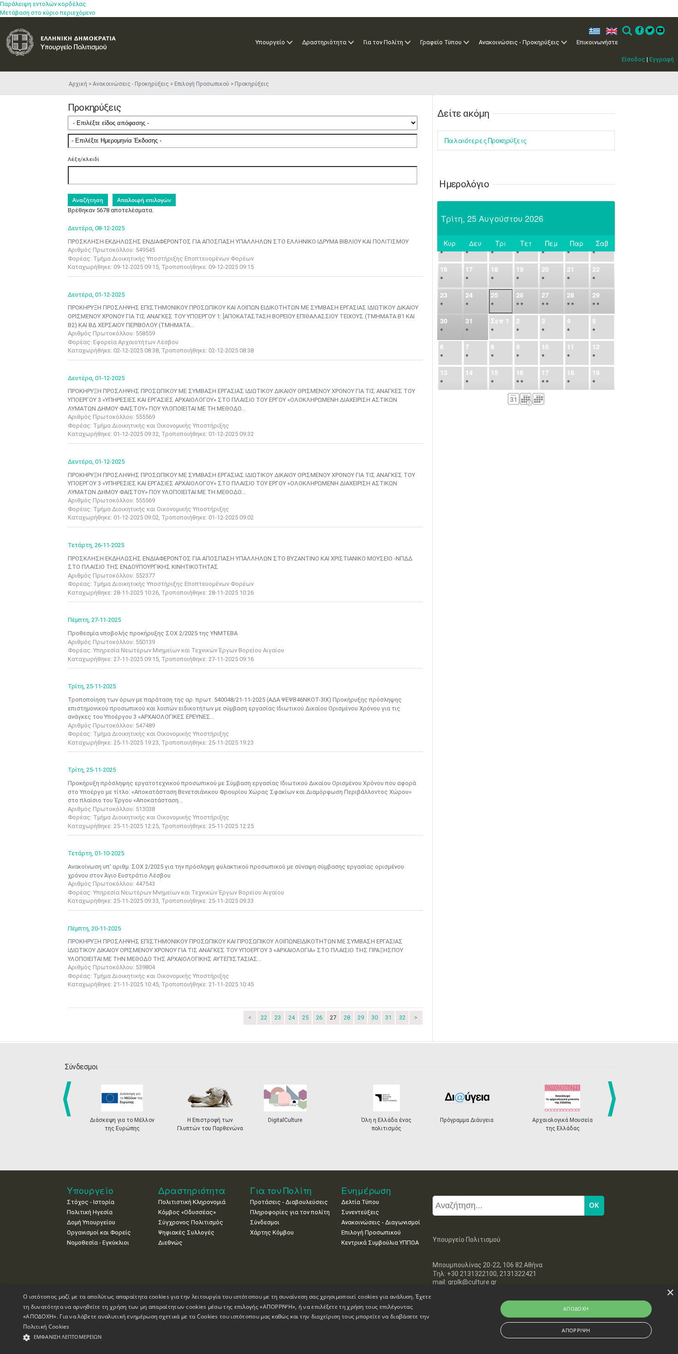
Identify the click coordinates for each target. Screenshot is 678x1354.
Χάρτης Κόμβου (272, 1232)
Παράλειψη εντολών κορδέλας (43, 3)
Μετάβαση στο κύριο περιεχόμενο (47, 12)
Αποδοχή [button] (576, 1308)
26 (319, 1017)
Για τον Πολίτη (383, 42)
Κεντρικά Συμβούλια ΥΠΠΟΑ (380, 1242)
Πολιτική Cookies (46, 1326)
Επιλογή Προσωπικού (201, 84)
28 (347, 1017)
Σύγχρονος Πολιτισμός (190, 1222)
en (609, 31)
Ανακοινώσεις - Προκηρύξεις (519, 42)
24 (291, 1017)
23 (277, 1017)
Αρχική (78, 84)
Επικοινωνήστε (597, 42)
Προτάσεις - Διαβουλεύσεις (289, 1202)
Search (626, 31)
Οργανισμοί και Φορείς (99, 1232)
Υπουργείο (270, 42)
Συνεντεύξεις (360, 1212)
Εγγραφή (661, 59)
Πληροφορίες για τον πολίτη (290, 1212)
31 (388, 1017)
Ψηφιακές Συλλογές (186, 1232)
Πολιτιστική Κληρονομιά (192, 1202)
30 (374, 1017)
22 (264, 1017)
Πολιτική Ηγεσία (90, 1212)
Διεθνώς (170, 1242)
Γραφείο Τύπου (441, 42)
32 (402, 1017)
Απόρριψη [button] (576, 1330)
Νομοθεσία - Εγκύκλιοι (98, 1242)
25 (305, 1017)
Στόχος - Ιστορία (90, 1202)
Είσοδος (633, 59)
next (613, 1098)
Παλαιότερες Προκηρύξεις (485, 140)
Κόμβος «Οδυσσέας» (187, 1212)
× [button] (669, 1292)
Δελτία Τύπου (360, 1202)
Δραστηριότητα (324, 42)
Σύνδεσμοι (265, 1222)
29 (360, 1017)
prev (69, 1098)
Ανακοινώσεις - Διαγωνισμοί (380, 1222)
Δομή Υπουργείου (91, 1222)
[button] (228, 1337)
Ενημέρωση (366, 1190)
